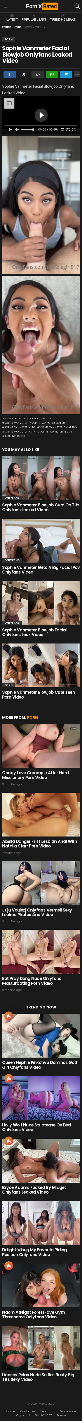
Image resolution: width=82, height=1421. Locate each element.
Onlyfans (12, 498)
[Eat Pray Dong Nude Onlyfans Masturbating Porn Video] (41, 952)
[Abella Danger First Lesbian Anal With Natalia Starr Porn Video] (41, 815)
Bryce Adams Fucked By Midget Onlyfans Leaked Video (34, 1190)
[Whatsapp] (52, 74)
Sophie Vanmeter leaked (48, 423)
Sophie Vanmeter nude (19, 427)
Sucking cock (14, 436)
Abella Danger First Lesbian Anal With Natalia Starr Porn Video (39, 843)
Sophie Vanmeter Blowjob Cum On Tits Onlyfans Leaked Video (40, 507)
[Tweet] (23, 74)
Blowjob (10, 418)
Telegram (47, 1411)
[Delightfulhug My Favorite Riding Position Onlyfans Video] (41, 1223)
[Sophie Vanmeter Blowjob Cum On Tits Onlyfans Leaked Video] (41, 478)
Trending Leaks (63, 19)
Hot (8, 1016)
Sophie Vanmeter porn (20, 431)
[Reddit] (37, 74)
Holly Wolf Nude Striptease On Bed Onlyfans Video (36, 1127)
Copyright (23, 1415)
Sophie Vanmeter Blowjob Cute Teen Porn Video (38, 694)
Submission (67, 1411)
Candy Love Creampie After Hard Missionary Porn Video (35, 775)
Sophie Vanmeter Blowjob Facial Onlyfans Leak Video (34, 632)
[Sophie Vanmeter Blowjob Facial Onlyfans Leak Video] (41, 603)
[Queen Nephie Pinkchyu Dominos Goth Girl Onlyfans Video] (41, 1036)
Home (10, 1411)
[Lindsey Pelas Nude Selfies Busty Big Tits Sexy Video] (41, 1348)
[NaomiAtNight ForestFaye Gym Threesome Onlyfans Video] (41, 1285)
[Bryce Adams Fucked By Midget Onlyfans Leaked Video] (41, 1161)
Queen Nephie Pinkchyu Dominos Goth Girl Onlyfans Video (40, 1065)
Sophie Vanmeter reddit (55, 431)
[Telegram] (66, 74)
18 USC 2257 (43, 1415)
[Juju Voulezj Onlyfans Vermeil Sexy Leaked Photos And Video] (41, 883)
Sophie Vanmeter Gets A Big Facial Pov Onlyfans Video (41, 570)
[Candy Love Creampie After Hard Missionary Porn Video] (41, 746)
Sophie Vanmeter (16, 423)
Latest (12, 19)
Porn (8, 685)
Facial (47, 418)
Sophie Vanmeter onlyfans (58, 427)
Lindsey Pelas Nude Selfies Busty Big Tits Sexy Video (38, 1377)
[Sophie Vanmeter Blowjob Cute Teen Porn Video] (41, 665)
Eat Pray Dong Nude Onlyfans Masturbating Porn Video (31, 981)
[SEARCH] (77, 6)
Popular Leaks (34, 19)
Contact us (27, 1411)
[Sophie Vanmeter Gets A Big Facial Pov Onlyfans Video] (41, 541)
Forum (61, 1415)
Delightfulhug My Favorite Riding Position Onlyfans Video (34, 1252)
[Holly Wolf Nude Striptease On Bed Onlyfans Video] (41, 1098)
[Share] (9, 74)
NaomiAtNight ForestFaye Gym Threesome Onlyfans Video (33, 1314)
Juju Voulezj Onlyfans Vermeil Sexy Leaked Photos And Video (37, 912)
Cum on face (29, 418)
